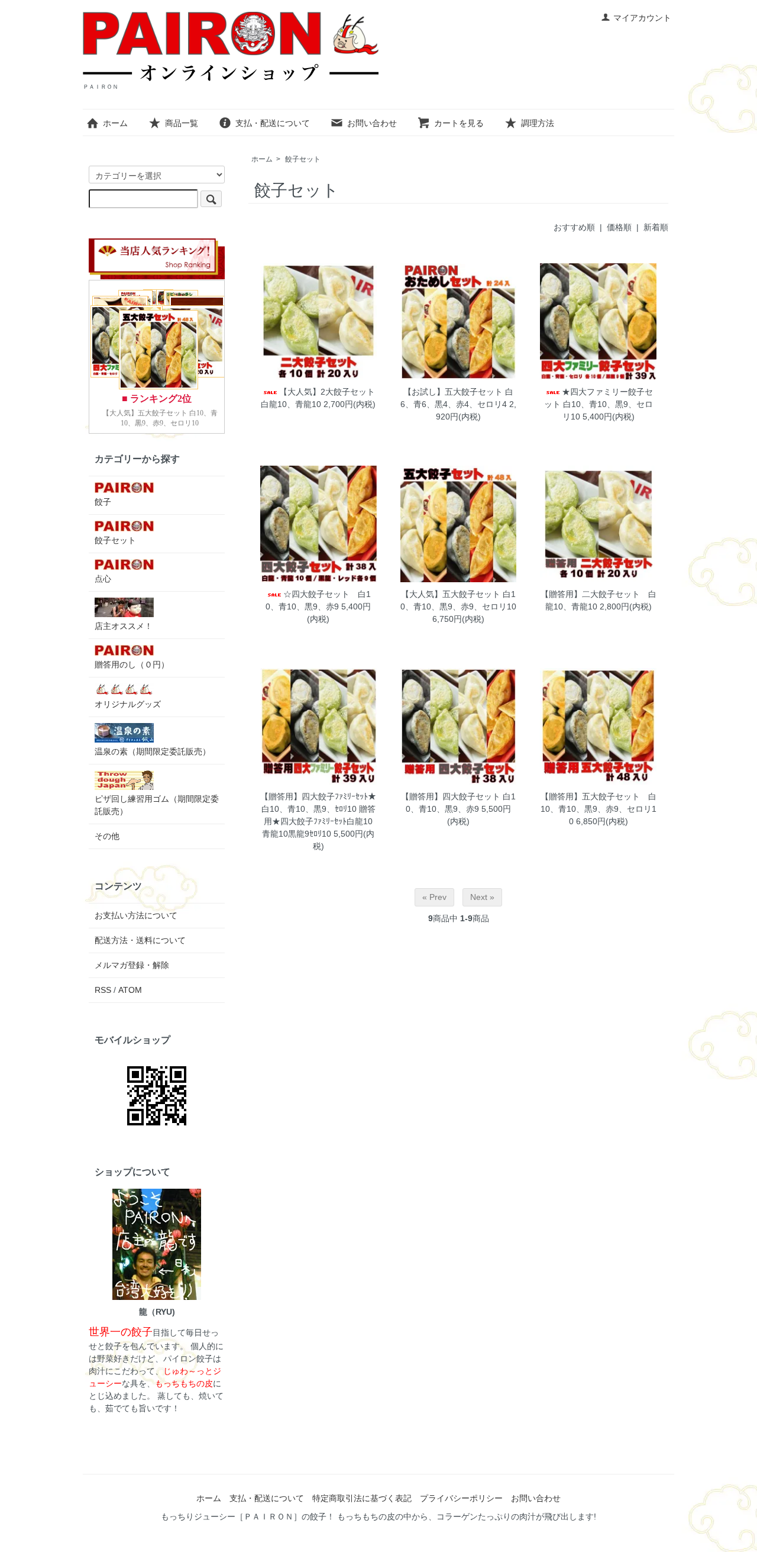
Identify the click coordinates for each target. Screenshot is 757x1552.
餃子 (103, 501)
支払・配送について (272, 123)
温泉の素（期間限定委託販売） (153, 751)
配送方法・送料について (140, 940)
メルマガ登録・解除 (132, 965)
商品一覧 (181, 123)
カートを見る (459, 123)
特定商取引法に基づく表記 (362, 1498)
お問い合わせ (372, 123)
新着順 (655, 227)
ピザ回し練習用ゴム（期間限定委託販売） (157, 805)
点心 (103, 578)
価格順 (619, 227)
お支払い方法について (136, 915)
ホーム (115, 123)
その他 (107, 836)
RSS (103, 990)
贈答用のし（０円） (132, 664)
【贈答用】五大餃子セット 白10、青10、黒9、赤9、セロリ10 (598, 809)
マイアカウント (642, 17)
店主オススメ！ (124, 626)
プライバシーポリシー (461, 1498)
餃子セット (303, 159)
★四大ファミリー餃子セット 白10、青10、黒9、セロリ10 (598, 404)
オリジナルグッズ (128, 704)
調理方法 (537, 123)
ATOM (130, 990)
